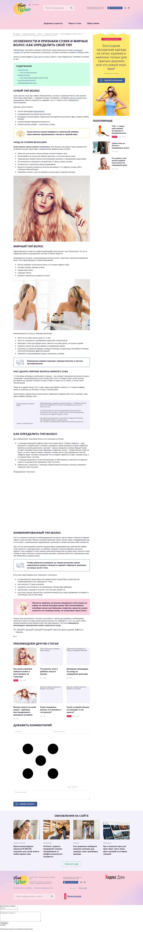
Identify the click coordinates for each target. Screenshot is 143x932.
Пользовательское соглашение (22, 888)
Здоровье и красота (53, 23)
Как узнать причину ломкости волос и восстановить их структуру (22, 673)
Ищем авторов (74, 896)
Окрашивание (47, 843)
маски (43, 353)
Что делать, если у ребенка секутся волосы (49, 671)
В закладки (35, 4)
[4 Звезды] (45, 630)
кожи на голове (75, 98)
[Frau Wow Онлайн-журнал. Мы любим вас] (22, 9)
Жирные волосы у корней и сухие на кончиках (56, 403)
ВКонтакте (125, 8)
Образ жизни (93, 23)
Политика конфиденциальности (43, 888)
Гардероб (76, 843)
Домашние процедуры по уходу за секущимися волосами (77, 671)
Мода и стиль (74, 23)
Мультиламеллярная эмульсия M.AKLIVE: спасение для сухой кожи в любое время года (26, 850)
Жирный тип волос (24, 75)
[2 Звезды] (27, 630)
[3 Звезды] (36, 630)
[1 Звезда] (17, 630)
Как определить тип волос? (27, 80)
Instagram (129, 8)
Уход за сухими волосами (28, 72)
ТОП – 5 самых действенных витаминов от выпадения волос (119, 129)
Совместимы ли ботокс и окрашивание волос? (120, 145)
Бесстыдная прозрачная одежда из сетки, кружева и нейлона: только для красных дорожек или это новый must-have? (111, 57)
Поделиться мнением (113, 80)
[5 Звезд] (54, 630)
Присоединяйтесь (116, 8)
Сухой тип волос (23, 70)
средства (37, 56)
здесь (56, 412)
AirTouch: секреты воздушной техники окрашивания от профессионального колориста (52, 851)
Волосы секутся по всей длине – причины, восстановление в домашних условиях (24, 711)
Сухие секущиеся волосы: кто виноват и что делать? (50, 709)
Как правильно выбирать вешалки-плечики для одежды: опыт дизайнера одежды (85, 850)
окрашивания (38, 111)
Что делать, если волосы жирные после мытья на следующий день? (119, 161)
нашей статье (62, 420)
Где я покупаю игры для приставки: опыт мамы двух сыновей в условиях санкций (115, 850)
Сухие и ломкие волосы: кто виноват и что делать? (78, 709)
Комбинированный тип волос (27, 83)
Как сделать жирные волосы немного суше (34, 78)
